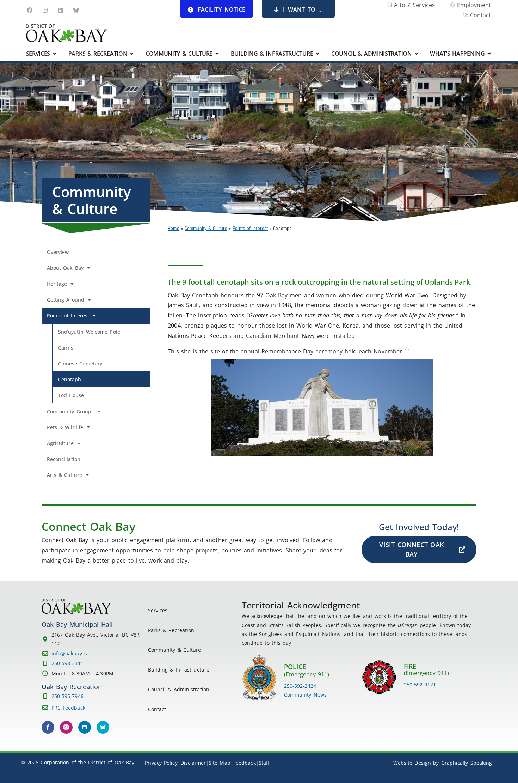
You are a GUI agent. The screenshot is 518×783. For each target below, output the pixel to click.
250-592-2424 (300, 685)
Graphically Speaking (466, 762)
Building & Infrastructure (179, 669)
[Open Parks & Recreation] (132, 53)
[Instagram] (45, 10)
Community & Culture (206, 228)
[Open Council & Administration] (416, 53)
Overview (58, 252)
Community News (305, 694)
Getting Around (65, 299)
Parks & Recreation (171, 630)
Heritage (57, 283)
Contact (157, 709)
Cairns (66, 347)
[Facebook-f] (48, 727)
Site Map (219, 762)
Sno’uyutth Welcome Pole (89, 331)
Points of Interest (250, 228)
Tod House (71, 395)
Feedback (244, 762)
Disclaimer (193, 762)
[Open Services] (54, 53)
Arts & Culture (64, 475)
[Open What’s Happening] (489, 53)
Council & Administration (178, 689)
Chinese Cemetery (80, 363)
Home (173, 228)
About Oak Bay (65, 268)
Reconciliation (63, 459)
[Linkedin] (60, 10)
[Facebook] (29, 10)
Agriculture (60, 443)
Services (158, 610)
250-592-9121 (420, 684)
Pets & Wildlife (65, 427)
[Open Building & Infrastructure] (317, 53)
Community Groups (70, 411)
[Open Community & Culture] (217, 53)
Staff (264, 762)
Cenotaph (69, 379)
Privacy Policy (161, 762)
